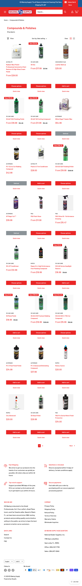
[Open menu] (5, 12)
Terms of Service (50, 516)
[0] (76, 12)
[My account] (72, 12)
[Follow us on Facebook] (5, 570)
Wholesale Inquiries (51, 522)
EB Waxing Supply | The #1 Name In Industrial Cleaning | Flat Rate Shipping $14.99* (41, 3)
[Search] (65, 12)
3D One (33, 65)
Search (6, 535)
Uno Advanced (11, 415)
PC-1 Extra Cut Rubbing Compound (13, 168)
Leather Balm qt (60, 65)
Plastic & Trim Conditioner (39, 166)
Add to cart (65, 86)
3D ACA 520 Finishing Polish (64, 166)
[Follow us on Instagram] (9, 570)
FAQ (5, 541)
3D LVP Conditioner (12, 266)
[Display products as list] (74, 38)
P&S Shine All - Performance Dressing (64, 217)
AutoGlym (9, 62)
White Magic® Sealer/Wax (63, 119)
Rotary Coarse (60, 366)
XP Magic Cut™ (11, 216)
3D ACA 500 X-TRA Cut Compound (62, 317)
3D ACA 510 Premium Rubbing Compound (40, 317)
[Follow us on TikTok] (13, 570)
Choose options (16, 86)
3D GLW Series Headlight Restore (63, 267)
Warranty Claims (50, 519)
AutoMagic (58, 116)
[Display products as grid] (71, 38)
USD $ (18, 561)
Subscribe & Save (72, 3)
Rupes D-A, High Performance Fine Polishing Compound (40, 267)
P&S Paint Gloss (36, 216)
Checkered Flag (60, 62)
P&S (32, 213)
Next (71, 446)
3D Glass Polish (35, 415)
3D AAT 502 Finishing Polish (15, 119)
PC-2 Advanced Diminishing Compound (40, 367)
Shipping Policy (49, 509)
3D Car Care (34, 62)
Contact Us (8, 538)
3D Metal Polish (11, 316)
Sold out (65, 133)
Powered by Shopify (10, 579)
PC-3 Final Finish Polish (13, 366)
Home (6, 20)
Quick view (16, 91)
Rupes (33, 263)
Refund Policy (49, 512)
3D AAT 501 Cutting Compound (40, 119)
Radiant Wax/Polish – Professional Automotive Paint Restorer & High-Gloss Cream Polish (16, 68)
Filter (12, 38)
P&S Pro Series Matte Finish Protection (64, 417)
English (7, 561)
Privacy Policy (49, 506)
